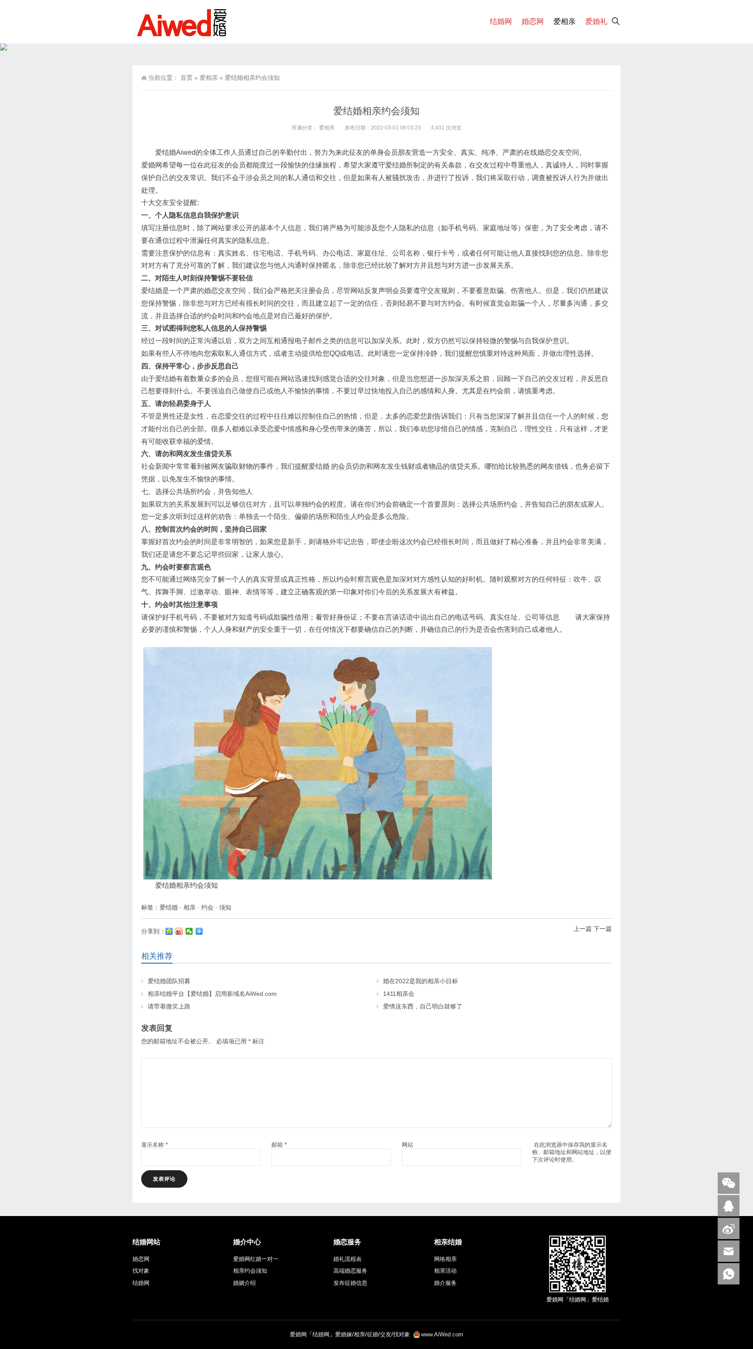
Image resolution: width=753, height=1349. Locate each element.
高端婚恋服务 (350, 1270)
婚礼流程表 (347, 1259)
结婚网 (501, 21)
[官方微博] (728, 1228)
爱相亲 (564, 21)
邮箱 (279, 1144)
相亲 (189, 907)
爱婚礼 (596, 21)
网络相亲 (445, 1259)
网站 (407, 1144)
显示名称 (154, 1144)
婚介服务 (445, 1283)
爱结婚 (168, 907)
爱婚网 (298, 1334)
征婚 (372, 1334)
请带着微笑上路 (169, 1006)
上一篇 (582, 928)
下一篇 (603, 928)
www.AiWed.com (442, 1334)
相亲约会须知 (250, 1270)
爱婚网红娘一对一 (255, 1259)
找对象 (140, 1270)
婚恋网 (533, 21)
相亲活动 (445, 1270)
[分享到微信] (189, 931)
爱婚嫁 (343, 1334)
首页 (186, 77)
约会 (207, 907)
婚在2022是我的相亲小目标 (420, 981)
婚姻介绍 (244, 1283)
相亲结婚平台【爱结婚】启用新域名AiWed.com (212, 993)
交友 (385, 1334)
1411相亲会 (398, 993)
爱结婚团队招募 (169, 981)
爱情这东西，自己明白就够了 (422, 1006)
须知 (225, 907)
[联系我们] (728, 1205)
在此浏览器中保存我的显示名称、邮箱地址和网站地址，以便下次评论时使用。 (571, 1152)
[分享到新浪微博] (179, 931)
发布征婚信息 (350, 1283)
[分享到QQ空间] (169, 931)
